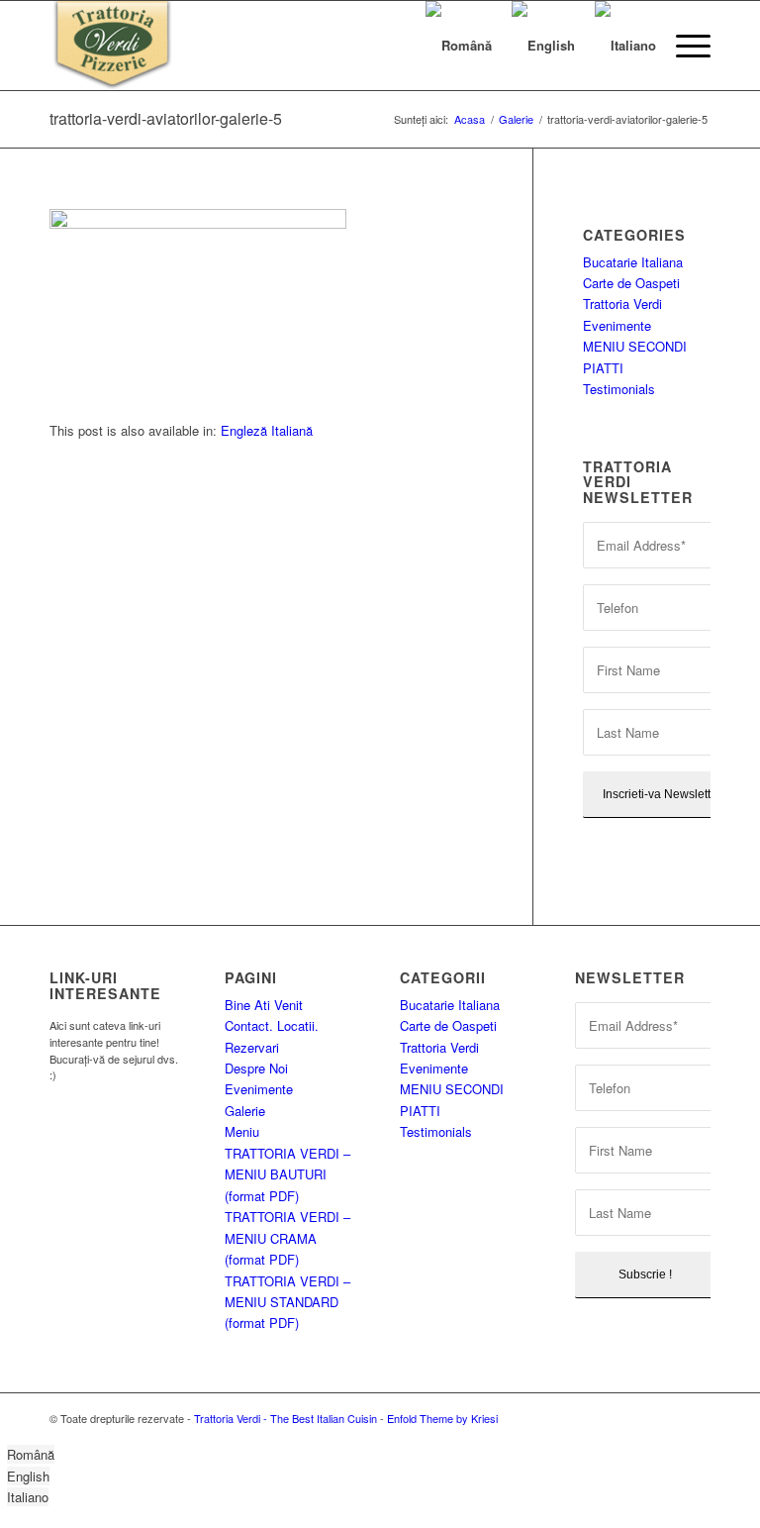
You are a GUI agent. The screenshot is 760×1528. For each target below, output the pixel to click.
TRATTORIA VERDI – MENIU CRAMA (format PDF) (287, 1238)
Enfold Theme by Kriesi (442, 1418)
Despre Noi (256, 1068)
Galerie (245, 1110)
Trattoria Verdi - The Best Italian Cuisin (285, 1418)
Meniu (242, 1131)
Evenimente (617, 325)
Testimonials (619, 388)
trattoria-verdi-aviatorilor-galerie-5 (165, 118)
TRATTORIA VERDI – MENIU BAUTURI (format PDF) (287, 1174)
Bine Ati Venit (264, 1004)
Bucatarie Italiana (633, 262)
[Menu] (683, 45)
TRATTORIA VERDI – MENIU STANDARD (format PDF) (287, 1302)
